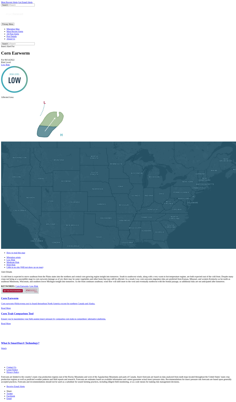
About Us (11, 39)
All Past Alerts (13, 34)
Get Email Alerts (25, 2)
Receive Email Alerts (16, 386)
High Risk (11, 265)
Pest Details (12, 36)
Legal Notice (12, 370)
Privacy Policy (13, 372)
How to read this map (16, 253)
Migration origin (14, 257)
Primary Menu (7, 24)
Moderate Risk (13, 262)
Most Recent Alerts (15, 31)
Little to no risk (25, 267)
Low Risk (5, 65)
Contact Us (11, 367)
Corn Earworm (21, 286)
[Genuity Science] (20, 293)
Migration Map (13, 29)
